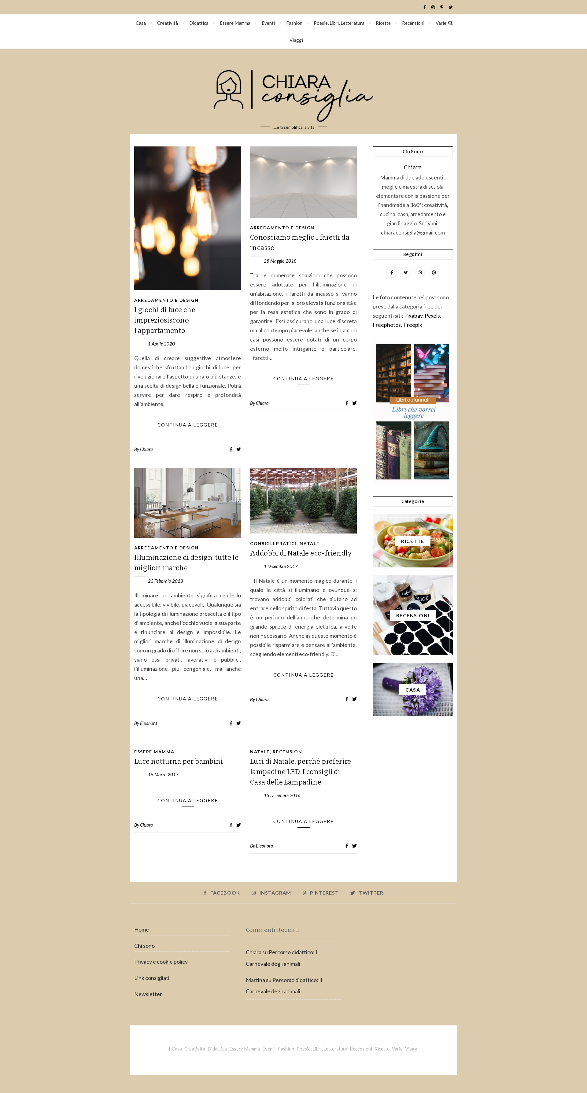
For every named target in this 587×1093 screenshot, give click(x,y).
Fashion (294, 23)
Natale (309, 543)
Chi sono (144, 945)
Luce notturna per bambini (178, 761)
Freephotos (387, 324)
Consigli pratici (273, 543)
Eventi (268, 23)
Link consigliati (151, 977)
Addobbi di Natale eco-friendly (301, 553)
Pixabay (413, 315)
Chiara (146, 449)
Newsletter (148, 994)
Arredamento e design (166, 300)
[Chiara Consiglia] (293, 91)
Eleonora (148, 723)
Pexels (432, 315)
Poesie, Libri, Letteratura (339, 23)
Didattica (199, 23)
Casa (141, 23)
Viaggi (296, 40)
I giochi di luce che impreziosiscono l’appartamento (164, 320)
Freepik (413, 324)
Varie (441, 23)
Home (141, 929)
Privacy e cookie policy (161, 961)
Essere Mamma (235, 23)
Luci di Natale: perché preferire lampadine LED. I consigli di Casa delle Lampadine (300, 771)
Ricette (383, 23)
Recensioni (413, 23)
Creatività (167, 23)
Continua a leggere (187, 424)
